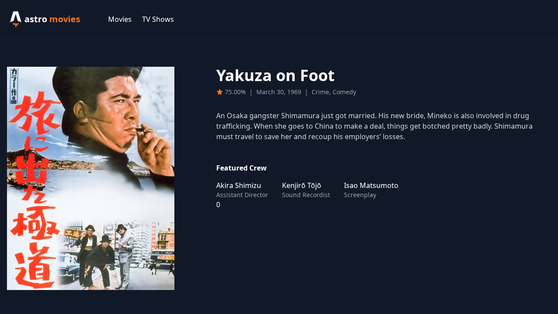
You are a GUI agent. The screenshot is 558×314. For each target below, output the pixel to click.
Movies (120, 19)
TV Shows (158, 19)
